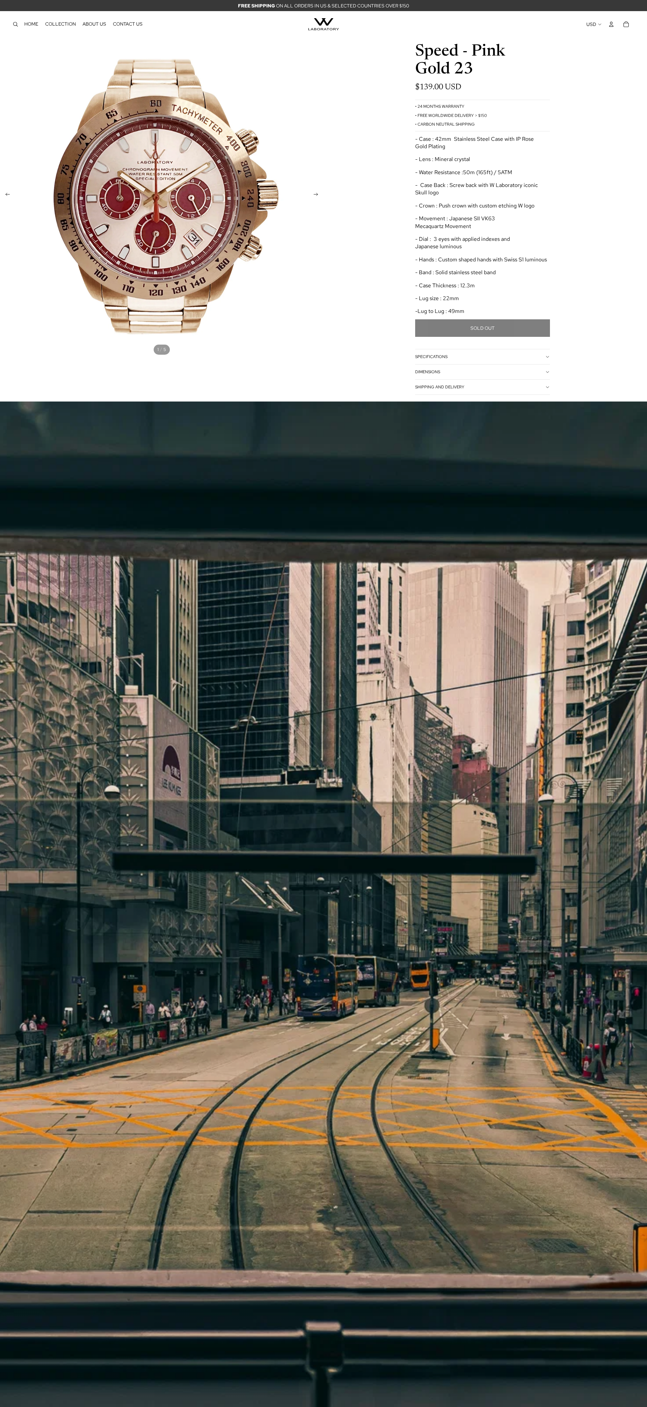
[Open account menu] (611, 24)
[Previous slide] (5, 195)
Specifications (431, 356)
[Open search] (15, 24)
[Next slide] (318, 195)
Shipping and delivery (439, 387)
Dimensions (427, 372)
